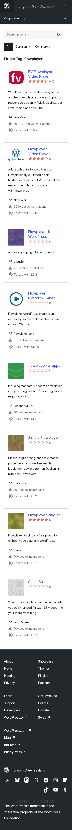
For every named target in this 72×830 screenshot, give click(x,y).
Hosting (9, 676)
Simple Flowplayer (43, 437)
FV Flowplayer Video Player (40, 74)
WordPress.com (17, 731)
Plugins (43, 676)
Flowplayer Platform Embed (42, 295)
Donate (45, 710)
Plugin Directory (14, 18)
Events (43, 703)
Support (10, 703)
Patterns (44, 683)
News (8, 668)
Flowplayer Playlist (44, 515)
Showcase (45, 661)
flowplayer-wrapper (45, 365)
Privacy (9, 683)
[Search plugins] (58, 34)
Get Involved (47, 696)
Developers (12, 710)
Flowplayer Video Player (39, 151)
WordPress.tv (16, 717)
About (8, 661)
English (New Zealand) (30, 770)
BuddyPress (15, 752)
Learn (8, 696)
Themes (44, 668)
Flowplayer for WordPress (40, 234)
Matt (9, 738)
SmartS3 (35, 582)
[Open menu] (65, 6)
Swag (44, 717)
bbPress (12, 745)
